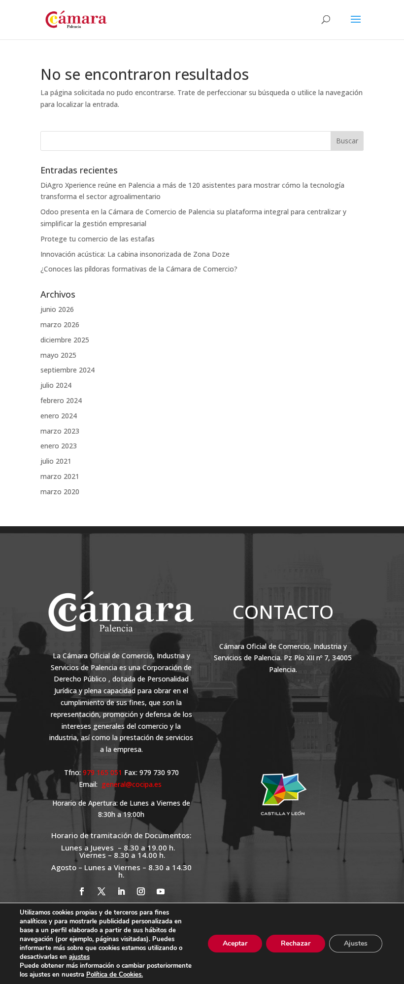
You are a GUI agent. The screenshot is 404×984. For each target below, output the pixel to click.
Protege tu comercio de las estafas (97, 238)
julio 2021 (55, 461)
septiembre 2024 (67, 369)
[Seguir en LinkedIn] (121, 891)
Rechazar (295, 943)
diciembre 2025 (64, 339)
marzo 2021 (59, 476)
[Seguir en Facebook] (82, 891)
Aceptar (235, 943)
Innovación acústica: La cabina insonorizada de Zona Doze (135, 254)
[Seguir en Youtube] (160, 891)
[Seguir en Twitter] (101, 891)
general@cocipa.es (131, 784)
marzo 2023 (59, 431)
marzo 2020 (59, 491)
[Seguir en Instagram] (141, 891)
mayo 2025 (58, 355)
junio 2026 (57, 309)
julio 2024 (55, 385)
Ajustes (356, 943)
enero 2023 (58, 445)
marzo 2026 (59, 324)
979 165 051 (103, 772)
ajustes (79, 956)
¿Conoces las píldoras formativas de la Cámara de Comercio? (138, 268)
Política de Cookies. (114, 974)
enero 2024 (58, 415)
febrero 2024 (61, 400)
